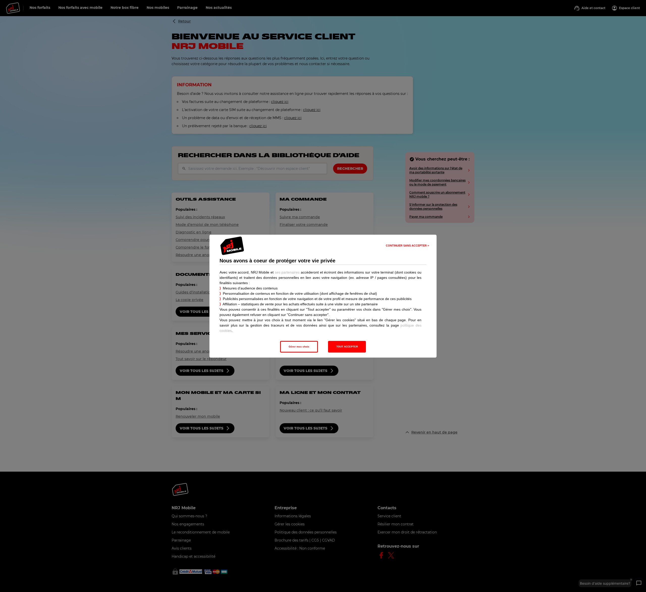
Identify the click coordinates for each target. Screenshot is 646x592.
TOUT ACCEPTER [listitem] (347, 346)
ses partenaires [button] (287, 272)
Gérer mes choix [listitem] (299, 346)
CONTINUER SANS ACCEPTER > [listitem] (407, 245)
